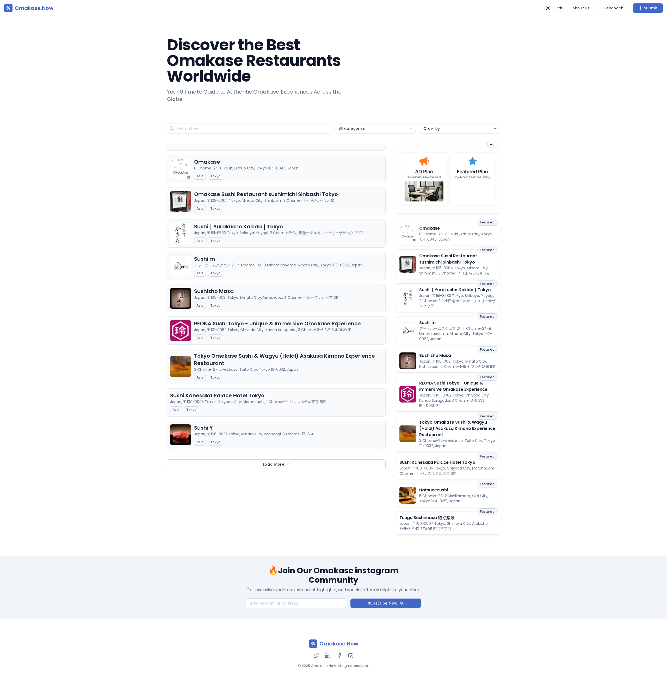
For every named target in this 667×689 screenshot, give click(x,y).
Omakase (429, 228)
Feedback (613, 8)
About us (580, 8)
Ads (559, 8)
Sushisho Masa (435, 355)
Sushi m (427, 323)
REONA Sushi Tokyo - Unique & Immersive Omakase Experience (453, 386)
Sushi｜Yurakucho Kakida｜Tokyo (455, 290)
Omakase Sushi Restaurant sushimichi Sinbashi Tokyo (448, 259)
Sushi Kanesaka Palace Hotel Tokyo (437, 462)
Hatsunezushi (433, 490)
